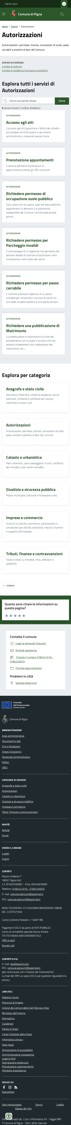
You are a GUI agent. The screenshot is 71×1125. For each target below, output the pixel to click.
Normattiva (8, 1018)
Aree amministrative (13, 736)
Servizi (14, 26)
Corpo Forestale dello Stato (17, 1034)
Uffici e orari (8, 940)
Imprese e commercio (13, 807)
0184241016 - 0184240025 (28, 889)
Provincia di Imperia (12, 1003)
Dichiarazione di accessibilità (17, 1050)
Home (5, 26)
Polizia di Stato (10, 1029)
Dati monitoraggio (11, 1105)
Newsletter (8, 1092)
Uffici (4, 767)
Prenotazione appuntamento (18, 1066)
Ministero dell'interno (13, 1013)
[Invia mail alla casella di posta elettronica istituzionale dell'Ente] (26, 894)
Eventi (5, 859)
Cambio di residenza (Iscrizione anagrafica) (25, 70)
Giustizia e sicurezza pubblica (17, 801)
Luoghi (5, 853)
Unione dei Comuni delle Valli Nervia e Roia (25, 1008)
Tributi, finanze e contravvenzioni (20, 812)
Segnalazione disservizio (15, 1063)
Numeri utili (8, 945)
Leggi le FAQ (9, 1059)
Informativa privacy (12, 1039)
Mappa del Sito (23, 1108)
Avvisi (5, 835)
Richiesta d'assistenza (14, 1070)
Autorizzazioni (13, 115)
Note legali (8, 1045)
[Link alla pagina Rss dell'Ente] (16, 1087)
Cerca (62, 101)
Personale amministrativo (16, 757)
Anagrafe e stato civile (14, 786)
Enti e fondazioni (11, 746)
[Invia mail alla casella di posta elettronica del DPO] (19, 964)
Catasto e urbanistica (13, 796)
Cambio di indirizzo (12, 66)
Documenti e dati (11, 741)
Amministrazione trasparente (18, 1055)
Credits (60, 1105)
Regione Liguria (11, 3)
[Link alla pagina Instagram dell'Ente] (10, 1087)
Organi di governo (11, 752)
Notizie (6, 830)
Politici (5, 762)
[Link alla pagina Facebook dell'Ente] (4, 1087)
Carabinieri (7, 1024)
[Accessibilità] (8, 1116)
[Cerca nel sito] (60, 14)
